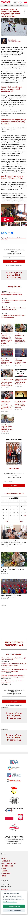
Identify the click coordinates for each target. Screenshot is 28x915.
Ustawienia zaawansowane (14, 910)
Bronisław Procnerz (21, 238)
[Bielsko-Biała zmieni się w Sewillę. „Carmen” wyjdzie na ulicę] (7, 352)
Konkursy (5, 871)
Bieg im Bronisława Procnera (10, 238)
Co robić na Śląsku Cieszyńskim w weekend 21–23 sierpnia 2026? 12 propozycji (13, 664)
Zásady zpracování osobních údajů (14, 265)
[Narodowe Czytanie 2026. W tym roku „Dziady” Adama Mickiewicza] (21, 373)
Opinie (4, 868)
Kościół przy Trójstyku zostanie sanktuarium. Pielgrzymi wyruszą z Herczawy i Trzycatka (12, 676)
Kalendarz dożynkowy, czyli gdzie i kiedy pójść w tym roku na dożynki (13, 658)
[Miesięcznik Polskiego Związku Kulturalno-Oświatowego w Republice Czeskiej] (6, 2)
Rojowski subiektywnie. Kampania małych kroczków (20, 361)
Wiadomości (6, 861)
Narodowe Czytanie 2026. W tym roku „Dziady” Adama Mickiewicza (21, 382)
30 (25, 515)
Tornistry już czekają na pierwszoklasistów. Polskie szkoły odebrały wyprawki (7, 382)
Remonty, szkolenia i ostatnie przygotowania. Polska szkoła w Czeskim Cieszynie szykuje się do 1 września (7, 338)
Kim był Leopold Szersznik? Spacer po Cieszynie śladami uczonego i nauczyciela (7, 428)
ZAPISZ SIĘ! (14, 261)
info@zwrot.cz (8, 891)
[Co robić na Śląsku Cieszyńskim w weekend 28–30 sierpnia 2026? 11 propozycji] (21, 395)
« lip (7, 521)
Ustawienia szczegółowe (10, 902)
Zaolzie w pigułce (8, 866)
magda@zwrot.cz (16, 41)
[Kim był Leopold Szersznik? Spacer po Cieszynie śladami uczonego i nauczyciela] (7, 418)
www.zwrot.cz (4, 889)
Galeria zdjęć (6, 873)
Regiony (4, 858)
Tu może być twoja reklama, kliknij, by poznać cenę (14, 275)
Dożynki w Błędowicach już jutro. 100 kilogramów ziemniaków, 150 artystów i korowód (20, 338)
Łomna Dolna (4, 239)
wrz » (21, 521)
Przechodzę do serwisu (14, 906)
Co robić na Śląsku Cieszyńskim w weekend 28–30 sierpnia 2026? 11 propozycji (20, 404)
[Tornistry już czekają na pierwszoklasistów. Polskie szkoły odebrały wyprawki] (7, 373)
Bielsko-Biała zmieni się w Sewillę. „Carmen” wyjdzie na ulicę (7, 361)
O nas (4, 876)
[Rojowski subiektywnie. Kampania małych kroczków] (21, 352)
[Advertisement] (14, 620)
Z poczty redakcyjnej (9, 863)
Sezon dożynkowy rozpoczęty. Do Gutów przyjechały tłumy (12, 682)
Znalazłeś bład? (14, 644)
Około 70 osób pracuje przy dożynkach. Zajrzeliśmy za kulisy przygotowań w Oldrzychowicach (7, 405)
